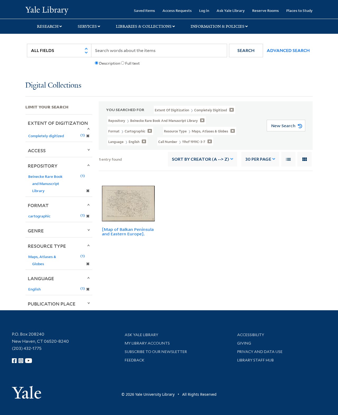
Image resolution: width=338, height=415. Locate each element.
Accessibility (250, 335)
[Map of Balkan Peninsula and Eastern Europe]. (128, 231)
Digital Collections (53, 86)
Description (109, 63)
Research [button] (48, 26)
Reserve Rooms (265, 10)
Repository (43, 166)
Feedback (134, 360)
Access (37, 150)
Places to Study (299, 10)
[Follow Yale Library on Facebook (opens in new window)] (14, 360)
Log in (204, 10)
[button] (246, 50)
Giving (244, 343)
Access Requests (177, 10)
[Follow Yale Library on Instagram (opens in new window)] (20, 360)
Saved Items (144, 10)
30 (258, 159)
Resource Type (47, 246)
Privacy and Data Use (260, 352)
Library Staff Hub (255, 360)
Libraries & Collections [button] (144, 26)
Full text (132, 63)
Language (41, 278)
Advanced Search (288, 50)
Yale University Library (46, 10)
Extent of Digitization (58, 123)
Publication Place (52, 303)
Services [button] (87, 26)
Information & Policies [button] (218, 26)
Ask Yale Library (231, 10)
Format (38, 205)
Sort (200, 159)
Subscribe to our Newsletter (156, 352)
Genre (36, 230)
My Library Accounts (147, 343)
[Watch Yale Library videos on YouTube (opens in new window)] (28, 360)
